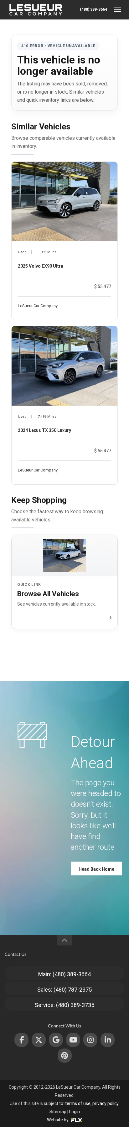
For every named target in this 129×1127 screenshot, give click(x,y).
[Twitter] (39, 1040)
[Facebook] (21, 1040)
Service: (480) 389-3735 (64, 1005)
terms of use (77, 1103)
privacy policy (105, 1103)
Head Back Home (96, 869)
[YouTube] (73, 1040)
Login (74, 1111)
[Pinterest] (65, 1055)
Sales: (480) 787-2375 (64, 989)
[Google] (56, 1040)
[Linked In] (108, 1040)
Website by (58, 1119)
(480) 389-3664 (93, 9)
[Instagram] (90, 1040)
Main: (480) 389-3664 (64, 974)
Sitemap (57, 1111)
